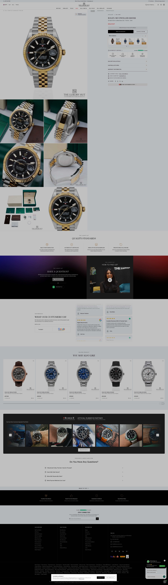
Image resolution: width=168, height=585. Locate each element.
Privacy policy (81, 578)
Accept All (100, 577)
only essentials (110, 577)
